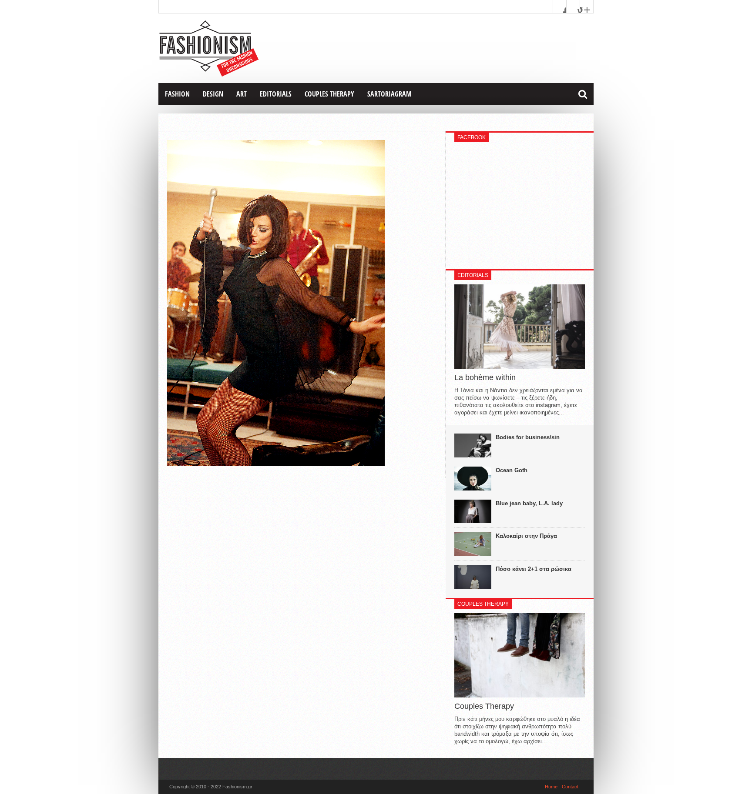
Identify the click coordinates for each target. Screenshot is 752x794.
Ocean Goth (511, 470)
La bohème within (485, 377)
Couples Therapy (329, 94)
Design (213, 94)
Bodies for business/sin (528, 437)
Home (551, 786)
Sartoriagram (389, 94)
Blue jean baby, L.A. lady (529, 503)
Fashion (177, 94)
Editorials (276, 94)
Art (241, 94)
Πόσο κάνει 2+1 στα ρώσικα (533, 569)
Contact (570, 786)
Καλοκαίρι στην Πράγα (526, 536)
